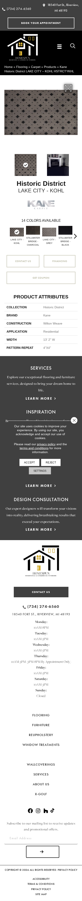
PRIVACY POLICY (67, 870)
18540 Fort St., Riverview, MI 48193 (41, 614)
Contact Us (23, 261)
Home (8, 67)
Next (75, 163)
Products (50, 67)
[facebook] (30, 811)
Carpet (35, 67)
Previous (6, 163)
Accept (29, 462)
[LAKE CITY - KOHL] (17, 232)
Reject (51, 462)
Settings (39, 470)
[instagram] (38, 811)
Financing (59, 261)
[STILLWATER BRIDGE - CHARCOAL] (33, 230)
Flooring (22, 67)
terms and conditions (34, 448)
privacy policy (46, 444)
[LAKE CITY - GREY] (49, 232)
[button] (41, 23)
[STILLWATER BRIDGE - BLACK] (65, 230)
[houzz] (46, 811)
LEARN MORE (39, 398)
